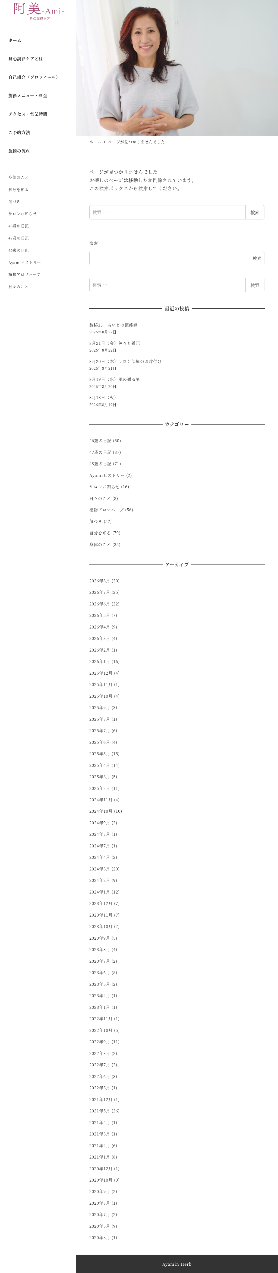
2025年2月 (99, 788)
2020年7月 (99, 1214)
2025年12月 (101, 673)
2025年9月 (99, 707)
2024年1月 (99, 892)
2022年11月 (101, 1018)
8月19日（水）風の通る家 (114, 379)
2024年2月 (99, 880)
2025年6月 (99, 742)
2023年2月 (99, 995)
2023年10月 (101, 926)
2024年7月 (99, 845)
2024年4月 (99, 857)
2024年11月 (101, 799)
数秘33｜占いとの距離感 (113, 325)
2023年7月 (99, 961)
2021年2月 (99, 1145)
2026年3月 (99, 638)
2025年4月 (99, 765)
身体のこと (18, 177)
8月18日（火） (103, 397)
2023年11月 (101, 915)
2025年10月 (101, 696)
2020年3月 (99, 1237)
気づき (14, 201)
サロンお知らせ (22, 213)
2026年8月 (99, 580)
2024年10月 (101, 811)
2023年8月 (99, 949)
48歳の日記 (18, 225)
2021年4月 (99, 1122)
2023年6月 (99, 972)
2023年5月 (99, 984)
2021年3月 (99, 1134)
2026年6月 (99, 604)
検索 (255, 212)
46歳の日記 (18, 250)
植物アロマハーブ (24, 274)
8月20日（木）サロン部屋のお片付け (125, 361)
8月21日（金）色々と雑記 (114, 343)
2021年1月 (99, 1157)
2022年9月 (99, 1041)
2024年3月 (99, 869)
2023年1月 (99, 1007)
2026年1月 (99, 661)
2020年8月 (99, 1203)
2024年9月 (99, 822)
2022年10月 (101, 1030)
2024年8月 (99, 834)
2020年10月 (101, 1180)
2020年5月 (99, 1226)
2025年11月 (101, 684)
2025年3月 (99, 776)
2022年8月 (99, 1053)
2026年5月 (99, 615)
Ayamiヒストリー (24, 262)
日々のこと (18, 286)
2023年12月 (101, 903)
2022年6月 (99, 1076)
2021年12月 (101, 1099)
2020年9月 (99, 1191)
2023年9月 (99, 938)
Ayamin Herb (177, 1264)
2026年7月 (99, 592)
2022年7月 (99, 1064)
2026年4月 (99, 627)
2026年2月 (99, 650)
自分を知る (18, 189)
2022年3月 (99, 1087)
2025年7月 (99, 730)
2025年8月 (99, 719)
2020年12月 (101, 1168)
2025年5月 (99, 753)
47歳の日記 (18, 238)
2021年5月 (99, 1111)
